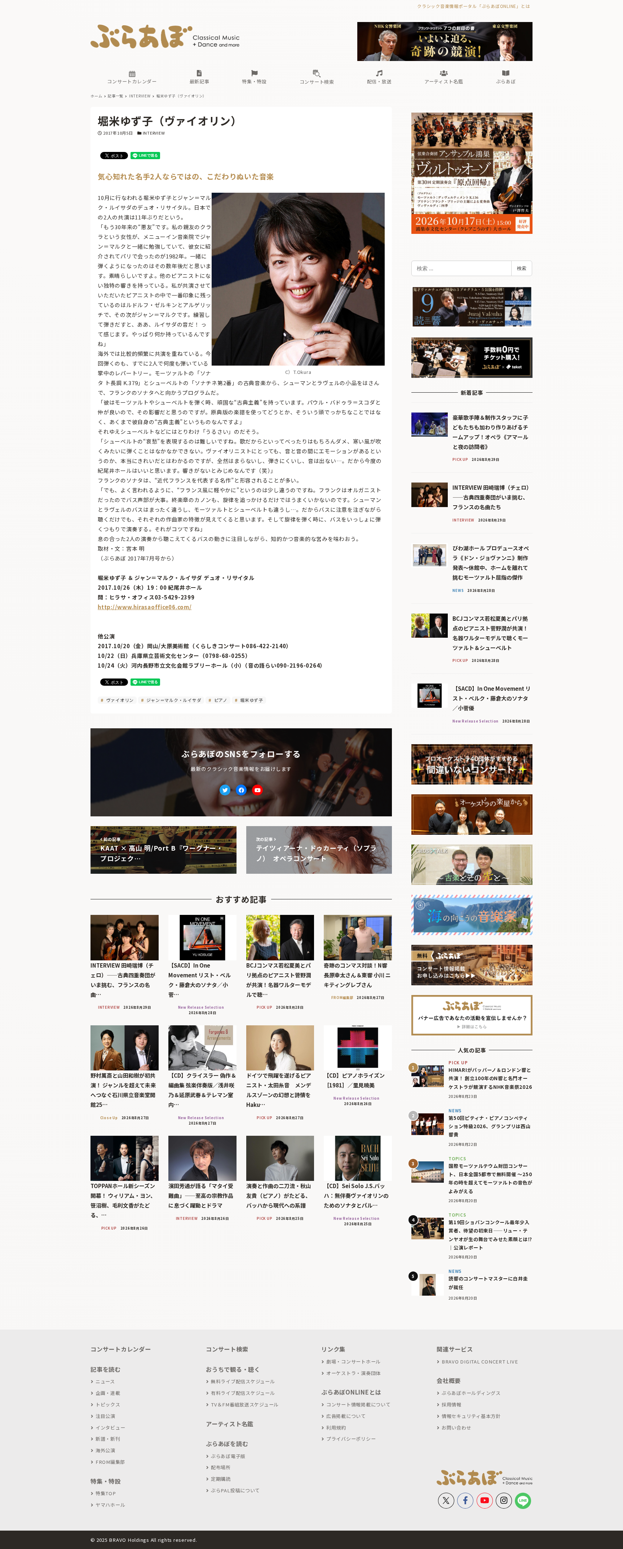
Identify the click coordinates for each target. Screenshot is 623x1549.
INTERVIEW (154, 133)
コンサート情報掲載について (358, 1404)
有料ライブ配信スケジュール (243, 1392)
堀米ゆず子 (251, 700)
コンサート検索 (227, 1349)
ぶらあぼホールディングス (471, 1392)
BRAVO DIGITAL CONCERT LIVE (480, 1361)
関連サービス (455, 1349)
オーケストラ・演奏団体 (353, 1373)
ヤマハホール (110, 1504)
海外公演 (105, 1450)
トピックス (108, 1404)
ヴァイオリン (119, 700)
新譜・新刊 (108, 1438)
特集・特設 (105, 1481)
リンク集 (333, 1349)
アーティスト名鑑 (229, 1423)
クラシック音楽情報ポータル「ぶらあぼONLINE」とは (473, 6)
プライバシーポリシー (351, 1438)
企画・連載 (108, 1392)
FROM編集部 (110, 1461)
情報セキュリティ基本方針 (471, 1416)
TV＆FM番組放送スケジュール (245, 1404)
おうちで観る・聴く (233, 1369)
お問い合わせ (456, 1427)
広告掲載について (346, 1416)
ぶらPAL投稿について (235, 1490)
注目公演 (105, 1416)
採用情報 (451, 1404)
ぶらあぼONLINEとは (351, 1392)
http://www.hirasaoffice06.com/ (145, 607)
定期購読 (221, 1478)
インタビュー (110, 1427)
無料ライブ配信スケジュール (243, 1381)
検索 (521, 268)
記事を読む (105, 1369)
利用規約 (336, 1427)
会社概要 (449, 1380)
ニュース (105, 1381)
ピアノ (220, 700)
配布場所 (221, 1467)
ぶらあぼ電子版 (228, 1456)
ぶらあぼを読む (227, 1443)
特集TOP (106, 1493)
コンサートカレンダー (120, 1349)
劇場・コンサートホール (353, 1361)
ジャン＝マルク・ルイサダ (173, 700)
